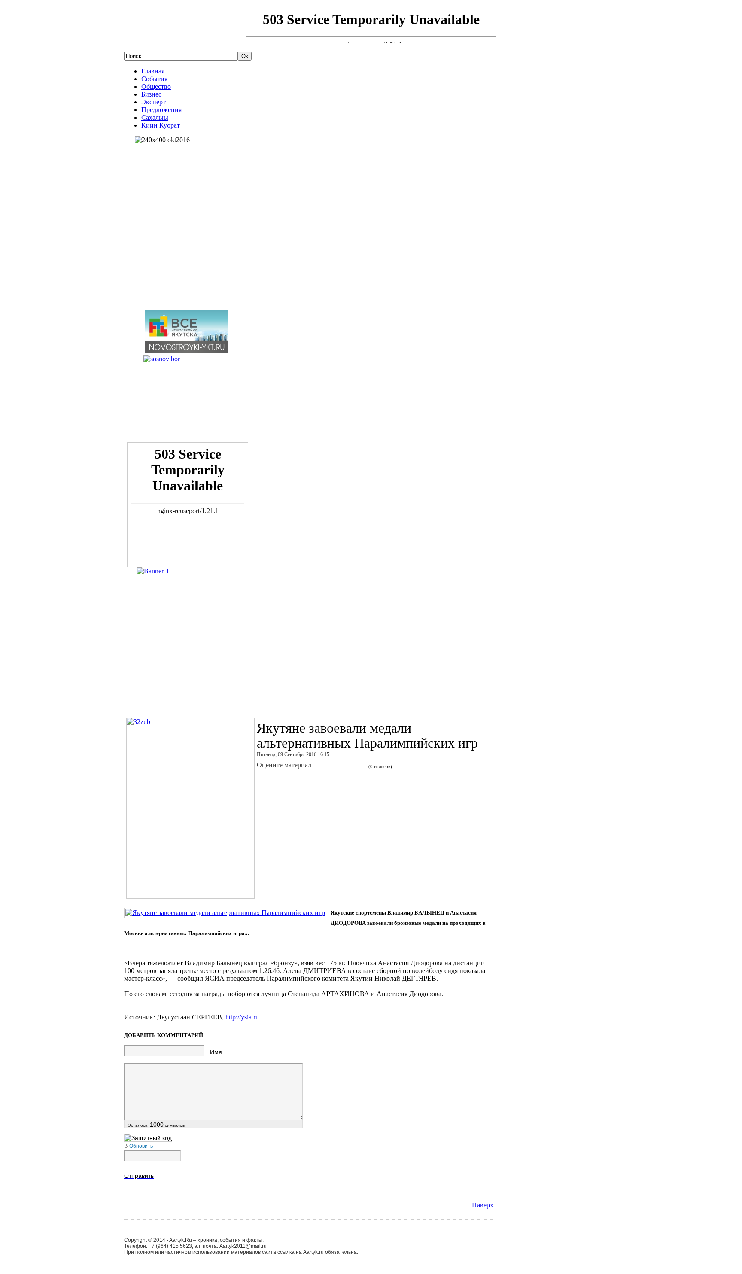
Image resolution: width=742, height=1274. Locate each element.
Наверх (482, 1205)
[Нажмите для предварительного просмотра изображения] (225, 912)
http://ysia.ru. (243, 1017)
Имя (216, 1052)
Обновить (141, 1146)
